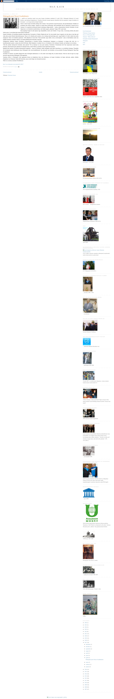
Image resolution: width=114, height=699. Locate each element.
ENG (84, 42)
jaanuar (87, 666)
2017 (86, 642)
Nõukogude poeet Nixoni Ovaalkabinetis (16, 16)
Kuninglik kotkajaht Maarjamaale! (90, 38)
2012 (86, 678)
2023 (86, 629)
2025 (86, 625)
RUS (84, 44)
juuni (87, 655)
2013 (86, 676)
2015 (86, 671)
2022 (86, 631)
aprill (87, 657)
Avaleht (40, 72)
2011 (86, 680)
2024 (86, 627)
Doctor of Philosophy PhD (89, 34)
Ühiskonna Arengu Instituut (89, 33)
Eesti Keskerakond (87, 31)
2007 (86, 689)
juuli (87, 653)
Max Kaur (57, 6)
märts (87, 662)
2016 (86, 669)
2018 (86, 640)
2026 (86, 622)
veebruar (88, 664)
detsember (88, 644)
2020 (86, 635)
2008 (86, 687)
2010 (86, 682)
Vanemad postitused (74, 72)
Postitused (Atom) (12, 75)
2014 (86, 673)
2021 (86, 633)
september (88, 648)
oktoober (88, 646)
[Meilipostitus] (18, 66)
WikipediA (85, 40)
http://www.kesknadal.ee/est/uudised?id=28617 (13, 64)
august (87, 651)
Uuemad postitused (7, 72)
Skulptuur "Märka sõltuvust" (89, 36)
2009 (86, 684)
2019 (86, 638)
